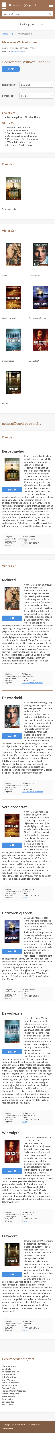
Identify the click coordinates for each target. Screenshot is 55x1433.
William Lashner (18, 51)
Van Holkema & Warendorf (32, 683)
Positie (24, 96)
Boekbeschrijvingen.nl (22, 5)
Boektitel (25, 84)
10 (9, 69)
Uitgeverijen (7, 1428)
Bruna (24, 545)
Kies (42, 24)
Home (5, 33)
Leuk (10, 489)
